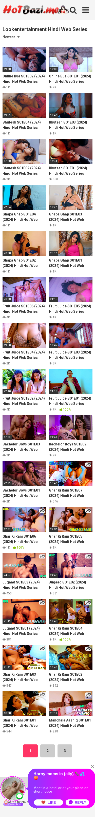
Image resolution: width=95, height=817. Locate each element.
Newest (9, 37)
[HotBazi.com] (36, 16)
